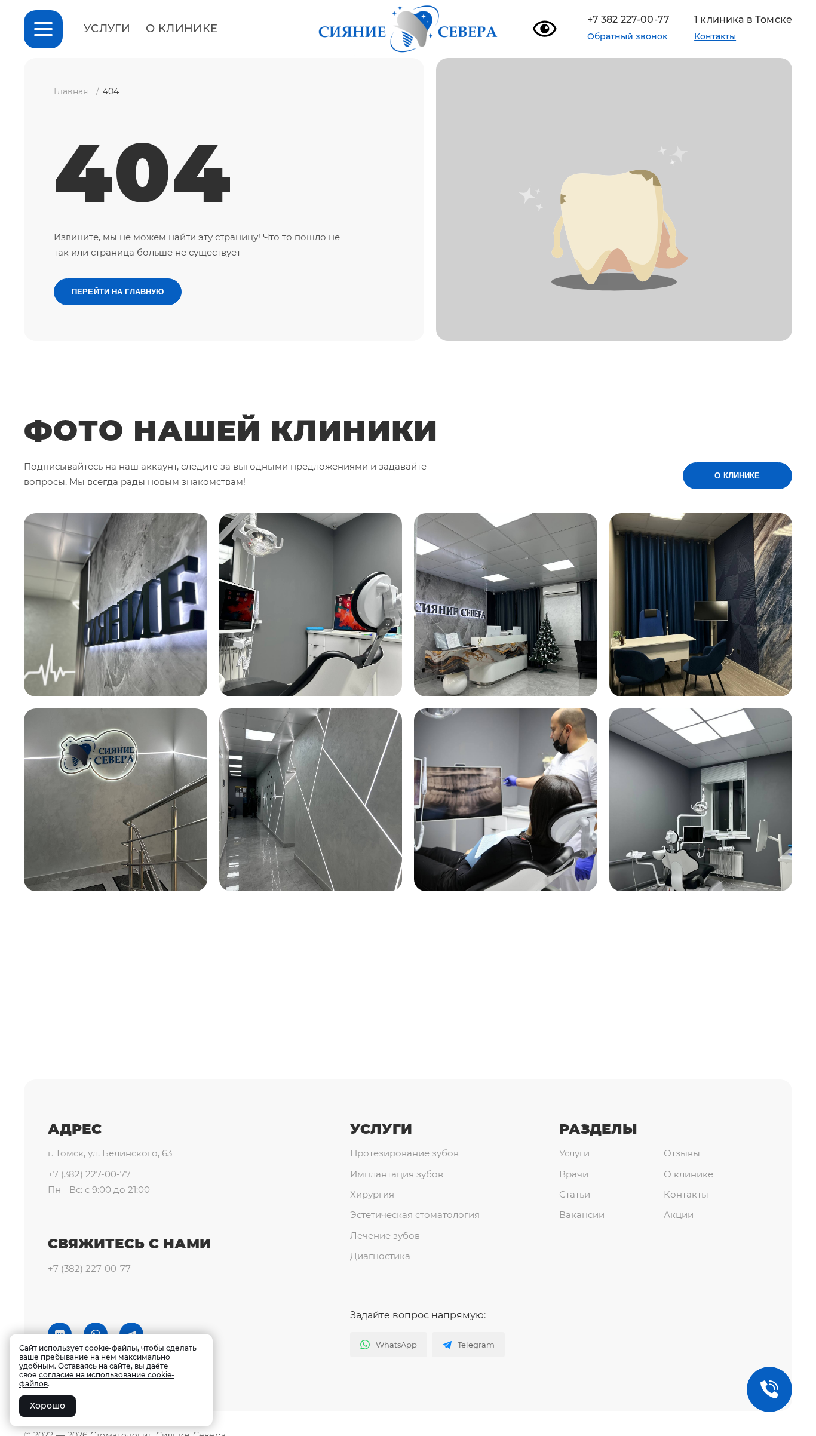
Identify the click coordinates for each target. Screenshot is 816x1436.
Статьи (574, 1194)
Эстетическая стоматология (415, 1214)
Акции (679, 1214)
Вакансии (582, 1214)
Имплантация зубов (396, 1174)
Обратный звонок (627, 37)
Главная (71, 91)
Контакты (715, 36)
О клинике (181, 29)
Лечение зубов (385, 1235)
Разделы (598, 1129)
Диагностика (380, 1256)
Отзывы (682, 1153)
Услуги (107, 29)
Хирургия (372, 1194)
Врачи (573, 1174)
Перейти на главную (118, 291)
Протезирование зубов (404, 1153)
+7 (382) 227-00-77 (89, 1174)
